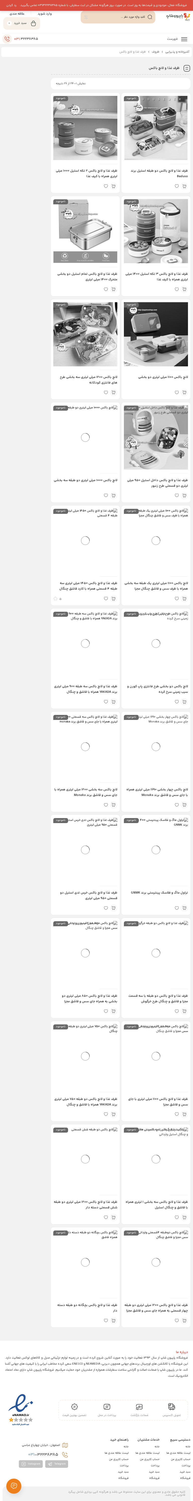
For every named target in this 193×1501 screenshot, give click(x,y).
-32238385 (43, 1454)
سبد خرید (185, 1472)
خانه (187, 1447)
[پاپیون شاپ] (175, 17)
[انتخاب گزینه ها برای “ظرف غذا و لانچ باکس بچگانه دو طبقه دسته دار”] (113, 1320)
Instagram (33, 1464)
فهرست (172, 39)
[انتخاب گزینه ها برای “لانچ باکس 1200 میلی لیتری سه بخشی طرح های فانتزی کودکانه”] (113, 392)
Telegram (60, 1464)
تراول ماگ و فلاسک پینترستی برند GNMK (159, 892)
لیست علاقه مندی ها (178, 1453)
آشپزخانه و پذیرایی (177, 52)
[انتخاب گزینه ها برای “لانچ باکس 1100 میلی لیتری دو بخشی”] (184, 392)
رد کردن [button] (11, 5)
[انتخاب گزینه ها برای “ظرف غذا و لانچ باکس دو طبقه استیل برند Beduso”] (184, 186)
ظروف (155, 52)
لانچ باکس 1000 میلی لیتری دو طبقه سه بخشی (85, 480)
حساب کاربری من (180, 1459)
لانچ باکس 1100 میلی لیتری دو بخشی (163, 377)
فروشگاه (185, 1478)
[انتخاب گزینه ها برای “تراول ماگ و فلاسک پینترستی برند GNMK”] (184, 908)
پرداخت (186, 1466)
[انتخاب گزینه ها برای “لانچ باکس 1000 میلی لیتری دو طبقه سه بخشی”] (113, 495)
